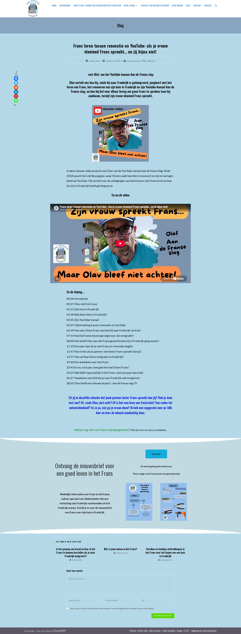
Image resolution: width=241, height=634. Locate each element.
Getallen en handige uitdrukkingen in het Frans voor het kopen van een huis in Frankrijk (165, 552)
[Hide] (15, 105)
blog (179, 630)
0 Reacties (151, 61)
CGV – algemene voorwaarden (200, 630)
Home (132, 630)
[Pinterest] (16, 96)
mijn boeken (168, 630)
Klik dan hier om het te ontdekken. (148, 429)
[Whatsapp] (16, 100)
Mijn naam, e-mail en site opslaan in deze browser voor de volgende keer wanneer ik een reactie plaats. (112, 608)
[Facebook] (16, 78)
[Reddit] (16, 87)
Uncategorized (133, 61)
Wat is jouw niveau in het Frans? (120, 549)
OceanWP (60, 630)
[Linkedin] (16, 92)
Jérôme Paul (94, 61)
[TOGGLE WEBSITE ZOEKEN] (215, 5)
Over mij (142, 630)
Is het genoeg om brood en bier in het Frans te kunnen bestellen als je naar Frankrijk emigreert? (75, 552)
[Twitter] (16, 83)
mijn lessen (155, 630)
